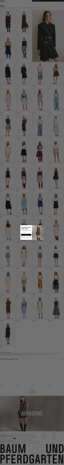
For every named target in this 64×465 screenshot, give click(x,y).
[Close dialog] (42, 226)
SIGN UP (26, 234)
